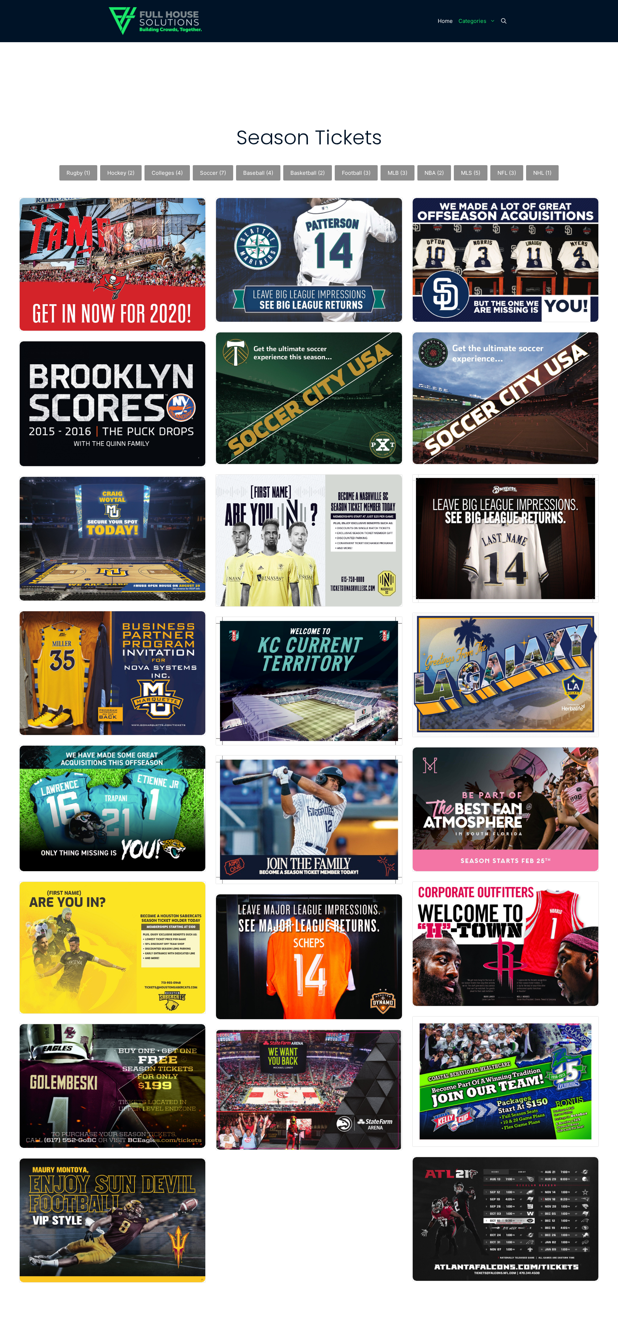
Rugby (78, 172)
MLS (470, 172)
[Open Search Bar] (503, 21)
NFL (506, 172)
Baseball (258, 172)
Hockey (120, 172)
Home (445, 21)
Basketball (307, 172)
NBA (434, 172)
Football (356, 172)
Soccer (213, 172)
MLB (397, 172)
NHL (542, 172)
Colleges (167, 172)
